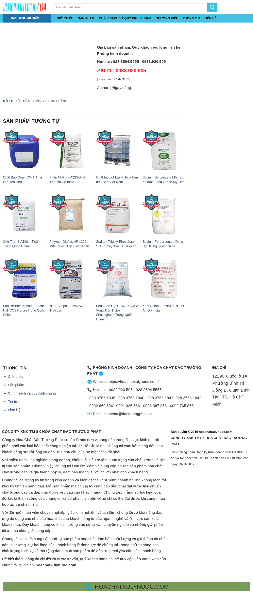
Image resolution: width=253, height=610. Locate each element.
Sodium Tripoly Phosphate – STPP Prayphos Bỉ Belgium (116, 244)
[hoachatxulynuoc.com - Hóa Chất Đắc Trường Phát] (25, 7)
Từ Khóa (23, 101)
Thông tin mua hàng (50, 101)
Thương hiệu (167, 18)
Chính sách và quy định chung (125, 18)
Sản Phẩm (86, 18)
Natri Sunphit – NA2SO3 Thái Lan (67, 308)
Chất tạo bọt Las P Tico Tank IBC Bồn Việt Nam (117, 179)
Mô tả (8, 101)
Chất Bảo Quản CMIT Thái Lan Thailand (22, 179)
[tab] (8, 101)
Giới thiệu (65, 18)
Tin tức (14, 401)
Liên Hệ (210, 18)
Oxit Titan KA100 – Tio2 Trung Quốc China (20, 244)
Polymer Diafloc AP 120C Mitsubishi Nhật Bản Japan (69, 244)
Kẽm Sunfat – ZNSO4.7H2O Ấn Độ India (163, 308)
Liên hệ (14, 410)
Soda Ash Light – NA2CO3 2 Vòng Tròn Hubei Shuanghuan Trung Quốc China (117, 312)
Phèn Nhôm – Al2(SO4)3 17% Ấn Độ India (67, 179)
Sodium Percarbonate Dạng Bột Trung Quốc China (163, 244)
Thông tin (191, 18)
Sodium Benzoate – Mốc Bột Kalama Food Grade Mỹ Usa (163, 179)
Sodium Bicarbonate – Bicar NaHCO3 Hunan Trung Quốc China (24, 310)
